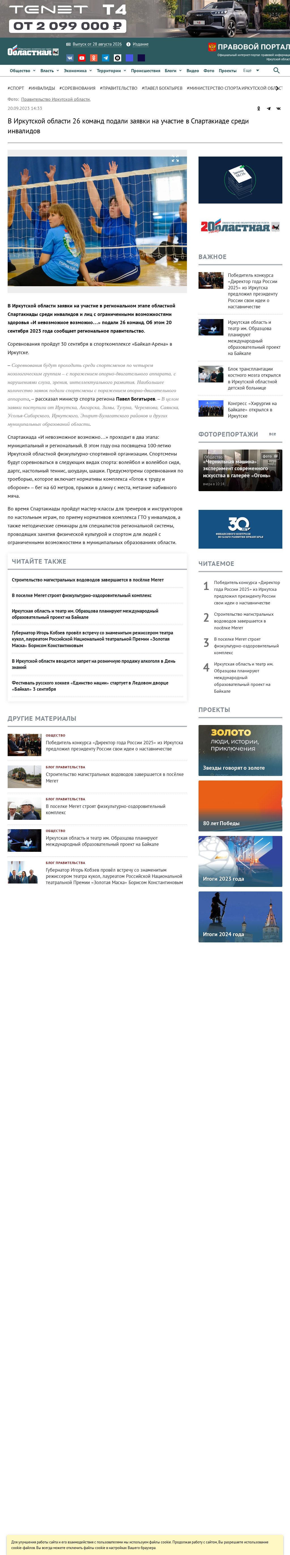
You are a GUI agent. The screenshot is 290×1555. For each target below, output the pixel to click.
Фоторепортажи (228, 434)
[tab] (18, 88)
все (273, 434)
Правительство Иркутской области (55, 99)
